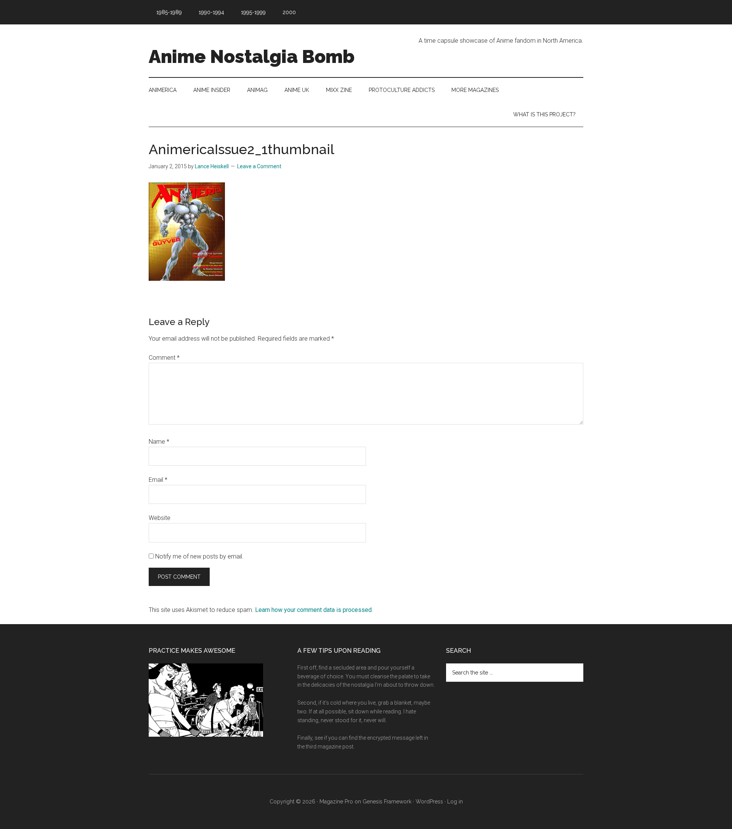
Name (159, 441)
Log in (455, 801)
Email (158, 479)
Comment (164, 357)
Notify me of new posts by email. (199, 556)
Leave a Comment (259, 166)
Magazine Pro (336, 801)
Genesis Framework (387, 801)
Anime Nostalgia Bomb (252, 56)
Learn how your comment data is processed (313, 609)
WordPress (429, 801)
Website (159, 518)
